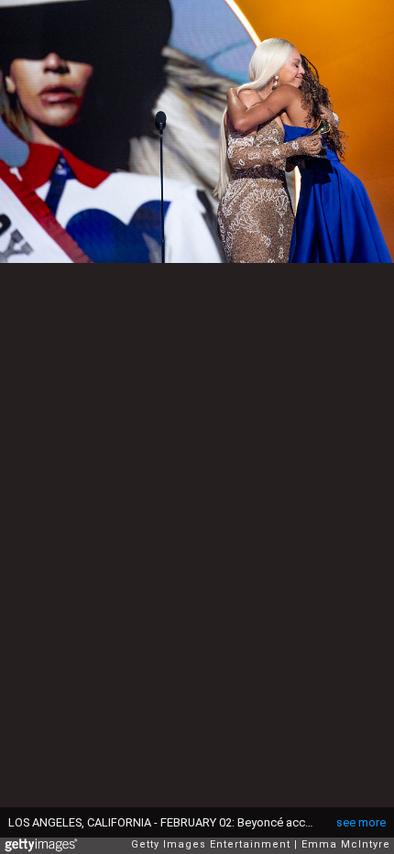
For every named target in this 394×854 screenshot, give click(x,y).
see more (361, 822)
